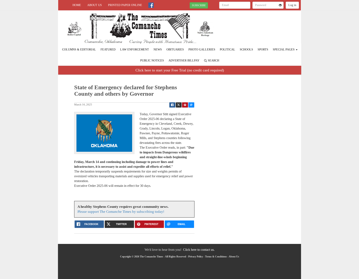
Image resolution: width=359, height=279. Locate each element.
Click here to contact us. (199, 249)
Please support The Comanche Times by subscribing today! (120, 212)
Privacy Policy (195, 256)
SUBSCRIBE (199, 5)
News (158, 49)
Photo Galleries (201, 49)
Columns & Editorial (79, 49)
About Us (94, 5)
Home (77, 5)
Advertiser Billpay (183, 60)
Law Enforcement (134, 49)
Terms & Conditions (216, 256)
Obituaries (175, 49)
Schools (246, 49)
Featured (108, 49)
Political (227, 49)
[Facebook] (151, 5)
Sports (263, 49)
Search (213, 60)
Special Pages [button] (284, 49)
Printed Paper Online (125, 5)
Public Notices (152, 60)
